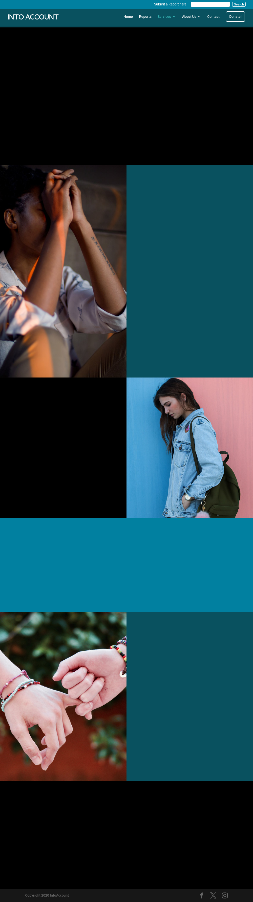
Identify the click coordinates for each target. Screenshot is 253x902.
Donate (165, 759)
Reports (145, 17)
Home (128, 17)
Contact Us (43, 136)
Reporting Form (126, 855)
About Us (189, 17)
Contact (213, 17)
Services (164, 17)
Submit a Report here (170, 4)
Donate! (235, 17)
